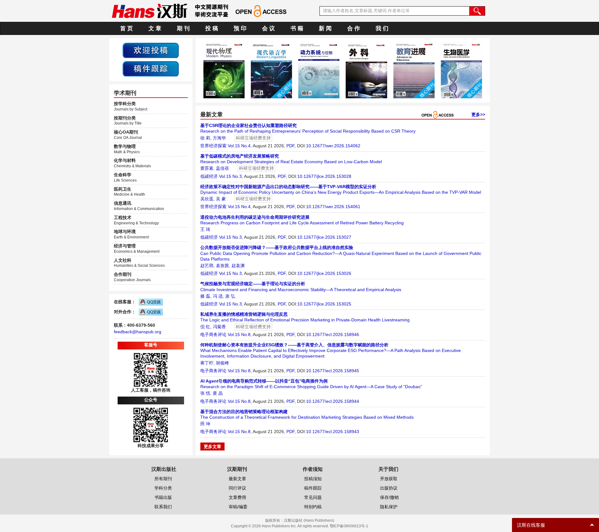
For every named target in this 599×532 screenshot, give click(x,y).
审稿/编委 (238, 506)
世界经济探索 (213, 145)
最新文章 (237, 478)
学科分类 (163, 488)
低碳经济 (209, 176)
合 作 (353, 28)
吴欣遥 (206, 198)
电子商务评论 (213, 334)
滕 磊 (205, 296)
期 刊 (183, 28)
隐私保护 (388, 506)
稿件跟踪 (313, 488)
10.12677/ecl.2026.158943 (332, 431)
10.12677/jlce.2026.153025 (324, 303)
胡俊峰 (222, 362)
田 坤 (205, 423)
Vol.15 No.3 (230, 176)
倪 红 (205, 326)
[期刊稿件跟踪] (151, 68)
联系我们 (163, 506)
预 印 (240, 28)
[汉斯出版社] (149, 10)
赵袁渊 (238, 265)
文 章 (155, 28)
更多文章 (212, 446)
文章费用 (237, 497)
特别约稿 (313, 506)
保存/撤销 (389, 497)
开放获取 (388, 478)
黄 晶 (218, 393)
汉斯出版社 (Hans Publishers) (309, 520)
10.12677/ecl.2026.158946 (332, 334)
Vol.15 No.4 (239, 145)
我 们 (382, 28)
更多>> (478, 114)
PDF (290, 145)
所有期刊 (163, 478)
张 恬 (205, 393)
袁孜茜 (222, 265)
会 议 (268, 28)
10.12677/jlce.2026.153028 (324, 176)
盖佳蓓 (222, 168)
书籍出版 (163, 497)
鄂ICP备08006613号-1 (349, 526)
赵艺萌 (206, 265)
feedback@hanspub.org (137, 331)
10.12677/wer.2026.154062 (333, 145)
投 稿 (211, 28)
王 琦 (205, 229)
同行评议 (237, 488)
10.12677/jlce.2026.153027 (324, 237)
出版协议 (388, 488)
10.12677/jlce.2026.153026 (324, 273)
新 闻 (325, 28)
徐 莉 (205, 137)
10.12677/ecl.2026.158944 (332, 401)
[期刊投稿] (151, 49)
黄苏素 (206, 168)
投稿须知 (313, 478)
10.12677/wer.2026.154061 (333, 206)
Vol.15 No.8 (239, 334)
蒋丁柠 (206, 362)
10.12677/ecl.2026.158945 (332, 370)
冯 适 (218, 296)
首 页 (126, 28)
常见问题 (313, 497)
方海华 (219, 137)
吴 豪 (221, 198)
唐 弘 (230, 296)
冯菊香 (219, 326)
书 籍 (296, 28)
